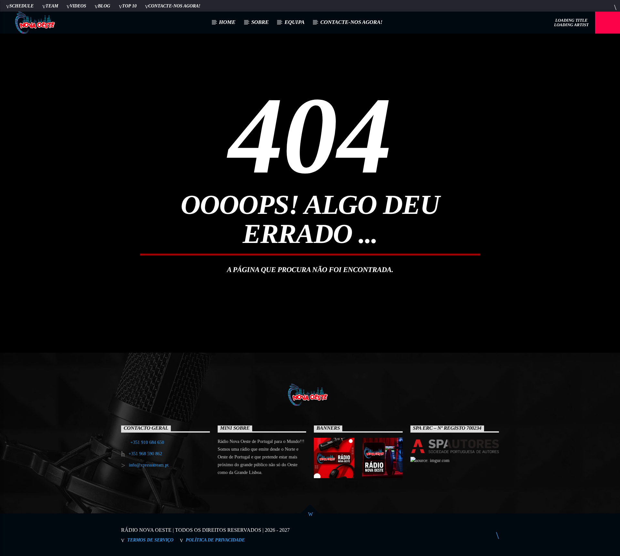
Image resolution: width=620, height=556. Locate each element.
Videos (78, 5)
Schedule (21, 5)
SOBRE (260, 22)
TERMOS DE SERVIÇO (150, 539)
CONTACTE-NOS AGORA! (174, 5)
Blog (104, 5)
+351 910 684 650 (147, 442)
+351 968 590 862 (145, 453)
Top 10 (129, 5)
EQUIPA (294, 22)
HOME (227, 22)
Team (52, 5)
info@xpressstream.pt (149, 465)
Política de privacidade (215, 539)
